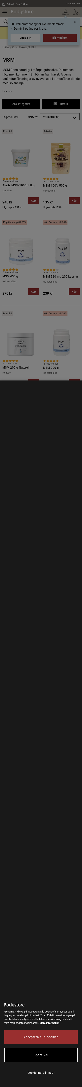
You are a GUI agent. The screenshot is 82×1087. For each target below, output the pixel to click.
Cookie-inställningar (41, 1072)
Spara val (41, 1055)
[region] (41, 733)
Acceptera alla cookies (41, 1037)
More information (49, 1022)
